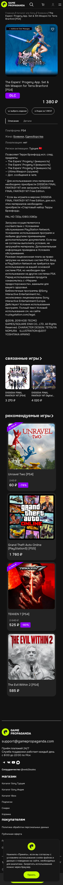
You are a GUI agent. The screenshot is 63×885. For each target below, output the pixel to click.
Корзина (6, 814)
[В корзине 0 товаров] (43, 4)
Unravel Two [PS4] (20, 474)
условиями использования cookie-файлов (29, 857)
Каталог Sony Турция (13, 783)
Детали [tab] (28, 120)
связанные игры (22, 358)
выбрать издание (19, 111)
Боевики (42, 13)
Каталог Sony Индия (13, 789)
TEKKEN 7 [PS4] (18, 614)
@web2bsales (28, 769)
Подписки (7, 801)
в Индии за (43, 111)
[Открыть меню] (60, 4)
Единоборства (34, 136)
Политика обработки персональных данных (25, 827)
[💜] (52, 29)
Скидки (6, 808)
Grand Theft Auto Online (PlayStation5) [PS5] (24, 546)
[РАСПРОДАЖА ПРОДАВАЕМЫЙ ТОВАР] (31, 446)
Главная (9, 13)
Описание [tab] (13, 120)
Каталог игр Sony (25, 13)
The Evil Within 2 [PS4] (23, 685)
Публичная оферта (12, 834)
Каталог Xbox (9, 795)
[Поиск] (31, 4)
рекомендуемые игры (28, 415)
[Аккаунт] (53, 5)
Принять (31, 875)
